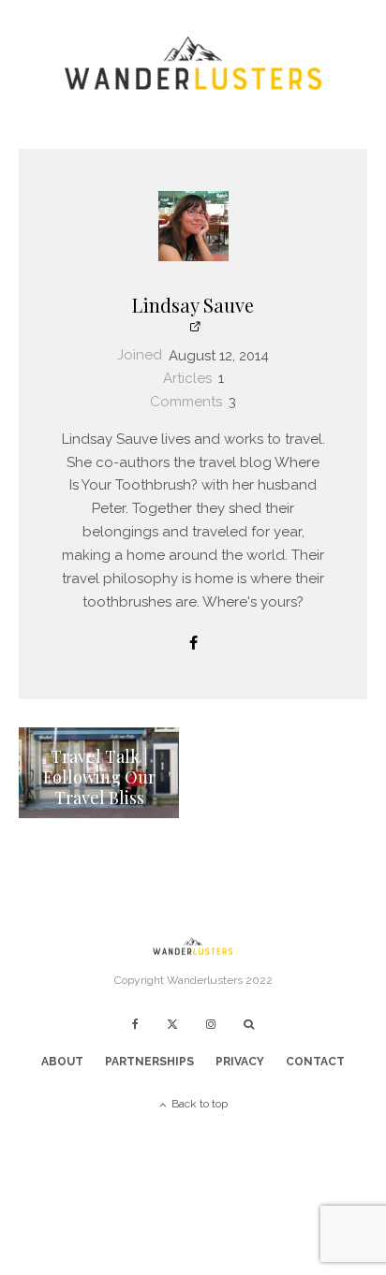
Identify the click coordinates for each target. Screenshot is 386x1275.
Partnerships (149, 1061)
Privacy (239, 1061)
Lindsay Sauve (193, 304)
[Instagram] (211, 1024)
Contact (315, 1061)
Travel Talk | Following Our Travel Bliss (99, 777)
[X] (172, 1024)
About (62, 1061)
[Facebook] (135, 1024)
